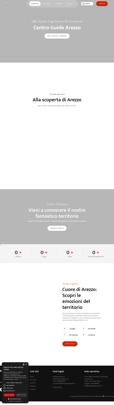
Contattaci (70, 344)
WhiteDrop (110, 396)
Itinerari (58, 4)
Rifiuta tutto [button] (21, 395)
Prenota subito (57, 228)
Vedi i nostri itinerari (57, 36)
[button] (15, 399)
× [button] (26, 364)
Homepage (35, 4)
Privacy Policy (57, 387)
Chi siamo (47, 4)
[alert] (15, 382)
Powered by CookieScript (15, 401)
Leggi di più (22, 379)
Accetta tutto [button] (9, 395)
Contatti (70, 4)
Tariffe (102, 4)
